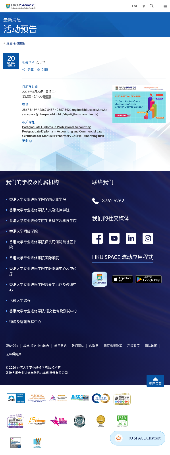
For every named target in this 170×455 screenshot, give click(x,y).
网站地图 (151, 346)
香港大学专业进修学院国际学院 (34, 258)
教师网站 (78, 346)
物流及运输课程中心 (25, 322)
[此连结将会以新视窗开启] (122, 279)
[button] (151, 6)
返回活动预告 (15, 43)
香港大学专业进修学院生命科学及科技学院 (43, 221)
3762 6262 (113, 200)
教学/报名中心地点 (36, 346)
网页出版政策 (113, 346)
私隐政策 (133, 346)
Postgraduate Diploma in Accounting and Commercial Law (62, 131)
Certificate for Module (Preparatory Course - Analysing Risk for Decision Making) (63, 138)
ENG (135, 6)
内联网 (94, 346)
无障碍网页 (13, 354)
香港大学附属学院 (23, 231)
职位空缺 (12, 346)
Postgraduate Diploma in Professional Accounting (56, 127)
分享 (30, 70)
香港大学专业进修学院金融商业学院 (37, 199)
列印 (45, 70)
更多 (25, 140)
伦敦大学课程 (20, 300)
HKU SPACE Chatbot (142, 438)
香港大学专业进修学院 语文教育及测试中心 (43, 311)
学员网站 (60, 346)
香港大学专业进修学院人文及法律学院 (39, 210)
